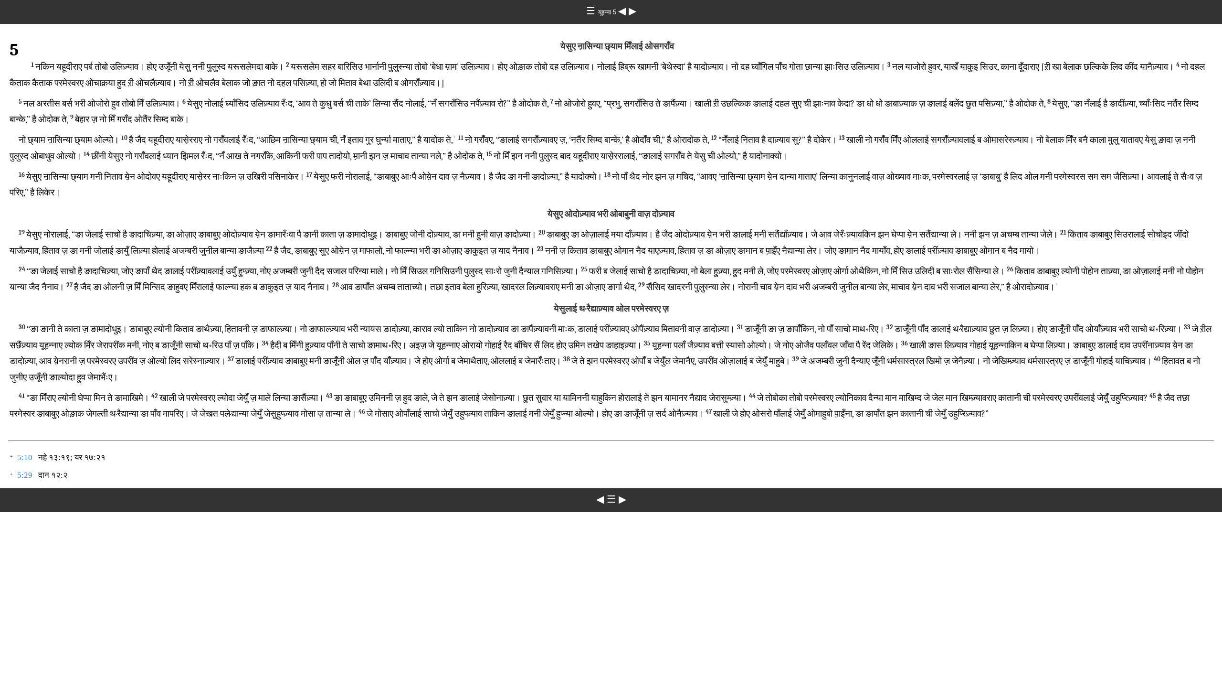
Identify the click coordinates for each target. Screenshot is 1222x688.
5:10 (24, 457)
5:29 (24, 475)
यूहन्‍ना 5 (608, 12)
